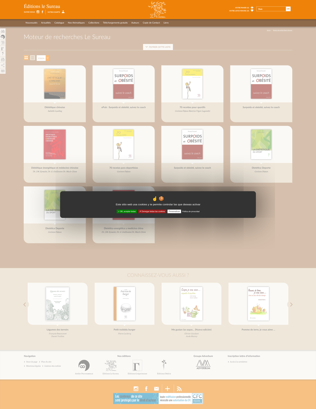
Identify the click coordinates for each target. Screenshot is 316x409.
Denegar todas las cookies (153, 211)
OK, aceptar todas (127, 211)
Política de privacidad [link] (190, 211)
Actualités (46, 23)
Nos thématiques (76, 23)
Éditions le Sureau (42, 6)
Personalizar (174, 211)
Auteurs (135, 23)
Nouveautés (31, 23)
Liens (166, 23)
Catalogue (59, 23)
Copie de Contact (151, 23)
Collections (93, 23)
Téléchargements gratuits (115, 23)
